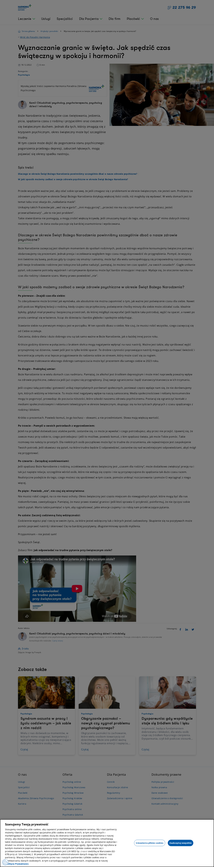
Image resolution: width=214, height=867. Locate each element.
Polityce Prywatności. (17, 863)
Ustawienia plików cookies (149, 842)
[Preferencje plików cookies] (5, 862)
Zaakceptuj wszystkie (181, 842)
